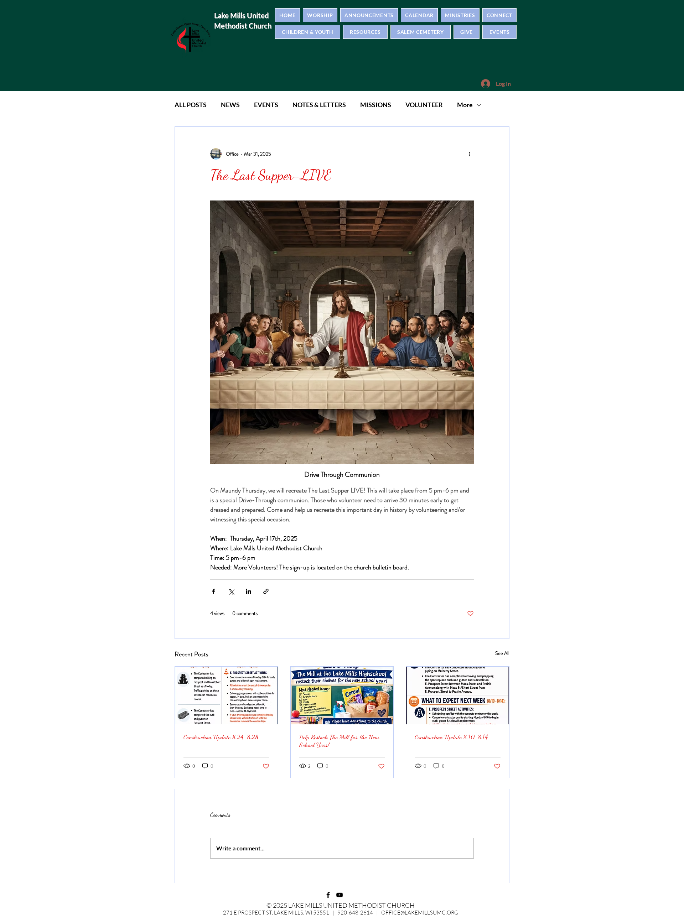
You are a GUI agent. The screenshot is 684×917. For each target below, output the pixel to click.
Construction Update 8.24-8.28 (220, 737)
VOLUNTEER (424, 105)
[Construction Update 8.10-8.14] (457, 695)
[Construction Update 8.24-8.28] (226, 695)
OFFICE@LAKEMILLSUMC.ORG (419, 912)
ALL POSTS (191, 105)
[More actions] (469, 154)
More (465, 105)
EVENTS (266, 105)
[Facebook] (328, 895)
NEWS (230, 105)
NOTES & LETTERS (319, 105)
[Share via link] (266, 591)
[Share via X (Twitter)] (231, 591)
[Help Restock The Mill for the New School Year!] (342, 695)
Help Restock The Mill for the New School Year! (339, 741)
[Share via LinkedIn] (248, 591)
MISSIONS (375, 105)
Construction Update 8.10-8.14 (451, 737)
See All (502, 653)
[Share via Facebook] (213, 591)
